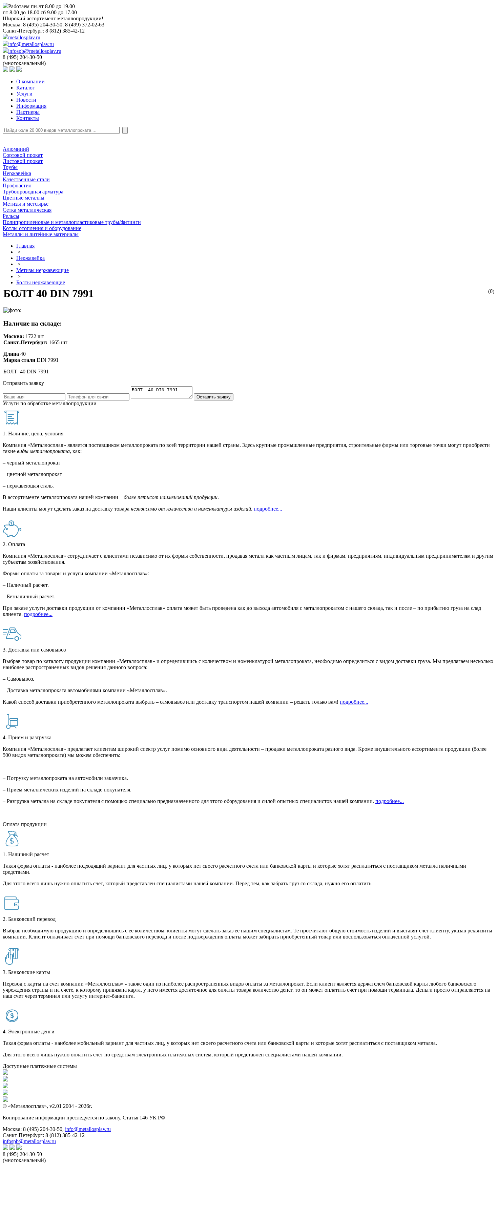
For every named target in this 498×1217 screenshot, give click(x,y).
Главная (25, 246)
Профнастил (17, 185)
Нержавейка (17, 173)
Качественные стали (26, 179)
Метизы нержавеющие (42, 270)
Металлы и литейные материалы (41, 234)
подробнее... (268, 509)
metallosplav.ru (24, 37)
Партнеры (28, 112)
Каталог (25, 87)
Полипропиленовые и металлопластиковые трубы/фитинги (72, 222)
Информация (31, 106)
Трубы (10, 167)
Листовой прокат (23, 161)
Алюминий (16, 149)
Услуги (24, 94)
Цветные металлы (23, 198)
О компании (30, 81)
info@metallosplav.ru (31, 44)
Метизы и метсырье (25, 204)
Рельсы (11, 216)
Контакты (27, 118)
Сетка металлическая (27, 210)
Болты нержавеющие (40, 282)
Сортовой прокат (23, 155)
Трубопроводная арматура (33, 191)
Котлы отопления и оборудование (42, 228)
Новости (26, 100)
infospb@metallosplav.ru (34, 51)
